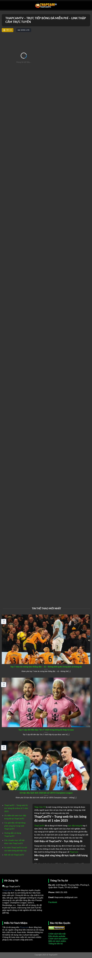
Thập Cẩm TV (40, 807)
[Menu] (3, 5)
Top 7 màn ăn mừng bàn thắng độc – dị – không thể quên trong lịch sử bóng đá (46, 667)
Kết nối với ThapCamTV (14, 855)
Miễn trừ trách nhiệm (57, 941)
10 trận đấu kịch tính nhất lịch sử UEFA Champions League (46, 793)
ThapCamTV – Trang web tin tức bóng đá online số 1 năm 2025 (16, 808)
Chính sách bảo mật (56, 934)
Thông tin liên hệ (55, 944)
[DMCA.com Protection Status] (56, 928)
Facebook (52, 902)
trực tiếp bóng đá (75, 826)
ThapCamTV (39, 826)
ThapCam (74, 852)
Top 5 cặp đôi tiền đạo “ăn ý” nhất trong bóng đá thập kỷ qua (46, 730)
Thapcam (24, 927)
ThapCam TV (8, 890)
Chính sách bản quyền (58, 939)
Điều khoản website (56, 936)
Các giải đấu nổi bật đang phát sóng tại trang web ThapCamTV (14, 826)
